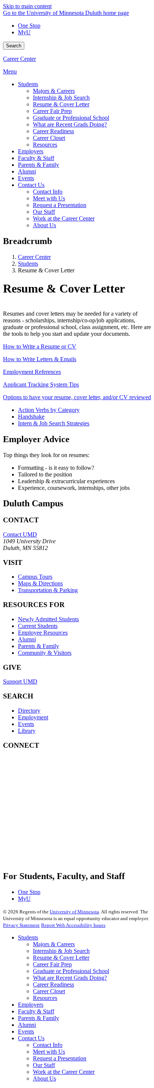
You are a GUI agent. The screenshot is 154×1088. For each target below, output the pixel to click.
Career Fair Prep (52, 964)
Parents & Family (38, 646)
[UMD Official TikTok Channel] (59, 853)
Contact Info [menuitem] (47, 191)
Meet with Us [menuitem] (49, 198)
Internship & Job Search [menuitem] (61, 97)
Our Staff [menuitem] (44, 212)
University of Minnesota (74, 912)
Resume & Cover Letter (61, 957)
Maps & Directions (40, 583)
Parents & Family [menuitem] (38, 165)
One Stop (29, 25)
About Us (44, 1078)
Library (27, 731)
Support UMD (20, 681)
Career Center (19, 59)
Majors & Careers (54, 944)
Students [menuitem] (28, 84)
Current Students (38, 626)
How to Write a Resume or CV (39, 346)
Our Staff (44, 1065)
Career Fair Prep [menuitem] (52, 111)
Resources (45, 998)
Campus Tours (35, 576)
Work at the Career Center (64, 1072)
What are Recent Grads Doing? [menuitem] (70, 124)
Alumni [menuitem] (27, 171)
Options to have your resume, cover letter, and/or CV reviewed (77, 397)
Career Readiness (53, 984)
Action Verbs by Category (49, 410)
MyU (24, 32)
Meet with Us (49, 1051)
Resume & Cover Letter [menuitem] (61, 104)
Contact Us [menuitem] (31, 185)
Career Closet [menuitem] (49, 138)
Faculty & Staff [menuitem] (36, 158)
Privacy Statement (21, 925)
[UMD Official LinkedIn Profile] (59, 833)
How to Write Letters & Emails (39, 359)
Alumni (27, 639)
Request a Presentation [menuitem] (59, 205)
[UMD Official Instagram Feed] (59, 793)
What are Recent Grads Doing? (70, 978)
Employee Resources (43, 632)
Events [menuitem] (26, 178)
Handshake (31, 416)
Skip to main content (27, 6)
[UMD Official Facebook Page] (59, 773)
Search (13, 46)
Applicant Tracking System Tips (41, 384)
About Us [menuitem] (44, 225)
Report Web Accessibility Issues (73, 925)
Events (26, 724)
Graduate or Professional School (71, 971)
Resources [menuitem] (45, 144)
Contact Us (31, 1038)
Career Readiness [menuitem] (53, 131)
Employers (30, 1004)
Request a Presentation (59, 1058)
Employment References (32, 372)
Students (28, 263)
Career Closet (49, 991)
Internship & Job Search (61, 951)
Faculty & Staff (36, 1011)
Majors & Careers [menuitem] (54, 91)
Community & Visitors (44, 653)
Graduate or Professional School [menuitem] (71, 118)
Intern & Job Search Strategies (53, 423)
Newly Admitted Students (48, 619)
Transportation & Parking (48, 590)
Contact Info (47, 1045)
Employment (33, 717)
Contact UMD (20, 534)
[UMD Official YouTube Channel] (59, 813)
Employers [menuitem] (30, 151)
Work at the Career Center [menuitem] (64, 218)
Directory (29, 710)
